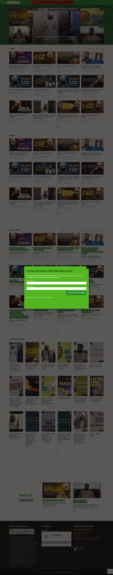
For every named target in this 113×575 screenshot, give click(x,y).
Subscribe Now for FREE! (76, 293)
